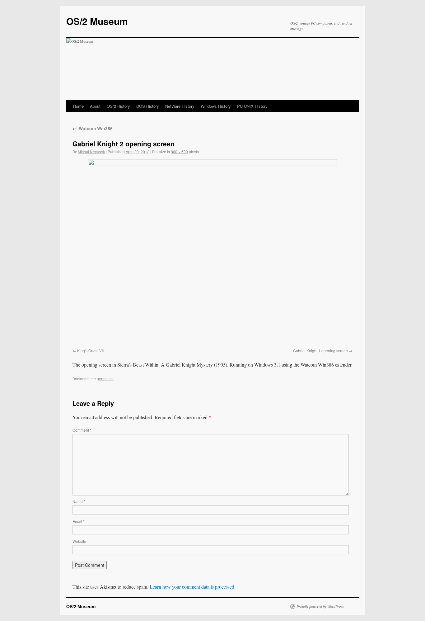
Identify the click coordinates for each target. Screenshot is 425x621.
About (95, 106)
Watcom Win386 (92, 128)
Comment (81, 430)
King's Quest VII (90, 350)
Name (78, 501)
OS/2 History (118, 106)
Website (79, 541)
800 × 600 (179, 151)
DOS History (147, 106)
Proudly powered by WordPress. (321, 606)
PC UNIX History (252, 106)
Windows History (216, 106)
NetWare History (179, 106)
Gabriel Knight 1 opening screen (320, 350)
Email (78, 521)
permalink (105, 378)
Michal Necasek (91, 151)
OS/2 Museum (97, 21)
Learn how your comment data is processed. (193, 586)
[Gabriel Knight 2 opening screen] (212, 252)
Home (78, 106)
